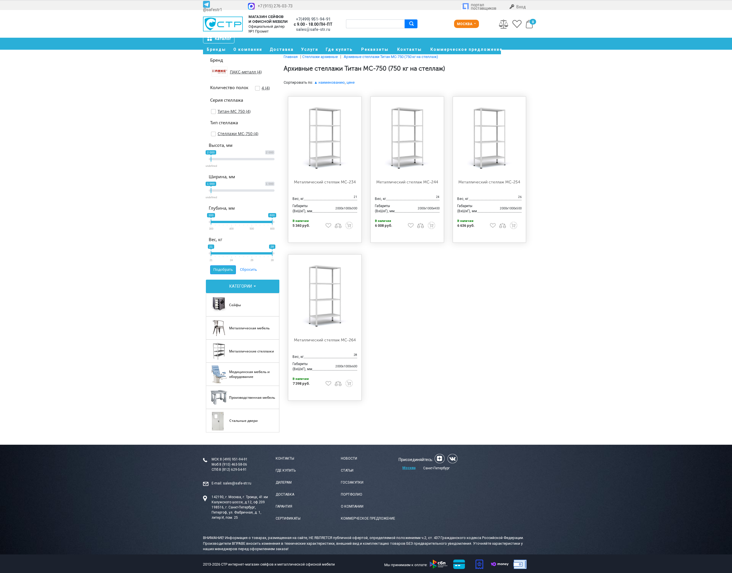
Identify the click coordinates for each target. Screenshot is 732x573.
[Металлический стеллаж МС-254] (489, 138)
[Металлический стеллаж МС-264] (325, 296)
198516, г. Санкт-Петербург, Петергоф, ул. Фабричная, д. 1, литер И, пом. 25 (236, 512)
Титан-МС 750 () (234, 111)
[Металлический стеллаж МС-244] (407, 138)
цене (351, 82)
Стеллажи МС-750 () (238, 133)
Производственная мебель (252, 397)
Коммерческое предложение (465, 49)
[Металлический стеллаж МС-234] (325, 138)
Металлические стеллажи (251, 351)
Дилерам (284, 482)
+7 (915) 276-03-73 (275, 6)
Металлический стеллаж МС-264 (325, 340)
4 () (266, 88)
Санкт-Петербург (436, 468)
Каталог (223, 38)
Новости (349, 458)
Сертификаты (288, 518)
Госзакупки (352, 482)
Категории (241, 286)
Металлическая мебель (249, 328)
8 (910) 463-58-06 (233, 464)
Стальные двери (243, 420)
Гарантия (284, 506)
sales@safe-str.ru (237, 483)
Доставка (282, 49)
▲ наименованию (329, 82)
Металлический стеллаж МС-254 (489, 182)
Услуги (309, 49)
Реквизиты (375, 49)
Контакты (409, 49)
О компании (247, 49)
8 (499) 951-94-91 (234, 459)
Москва (465, 24)
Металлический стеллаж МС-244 (407, 182)
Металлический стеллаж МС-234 (325, 182)
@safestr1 (212, 9)
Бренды (216, 49)
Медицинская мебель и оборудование (249, 374)
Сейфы (235, 304)
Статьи (347, 470)
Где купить (339, 49)
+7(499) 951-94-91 (313, 19)
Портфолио (351, 494)
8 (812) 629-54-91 (233, 470)
